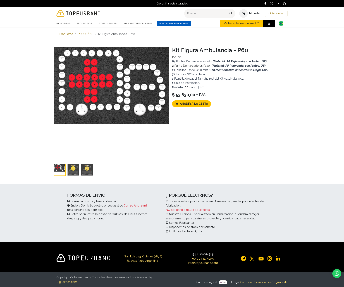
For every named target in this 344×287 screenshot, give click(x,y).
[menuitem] (64, 23)
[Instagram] (284, 3)
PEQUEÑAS (85, 34)
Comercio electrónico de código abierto (264, 282)
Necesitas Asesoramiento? (243, 23)
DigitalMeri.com (66, 282)
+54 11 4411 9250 (203, 258)
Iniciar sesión (276, 13)
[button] (59, 165)
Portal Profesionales (173, 23)
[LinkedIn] (278, 3)
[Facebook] (265, 3)
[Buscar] (230, 13)
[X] (271, 3)
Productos (66, 34)
